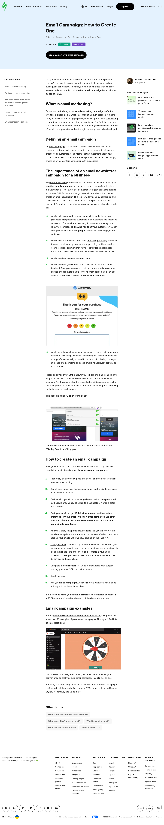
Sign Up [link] (125, 6)
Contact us (59, 767)
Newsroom (59, 771)
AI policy (148, 774)
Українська (113, 787)
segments (70, 363)
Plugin (74, 767)
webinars (68, 251)
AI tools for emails (79, 783)
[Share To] (159, 175)
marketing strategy (97, 240)
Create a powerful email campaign (66, 55)
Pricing (63, 6)
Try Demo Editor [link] (146, 6)
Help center (97, 767)
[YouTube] (48, 808)
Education (96, 771)
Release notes (134, 771)
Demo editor (77, 763)
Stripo (48, 37)
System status (150, 782)
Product (18, 6)
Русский (112, 791)
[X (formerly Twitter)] (137, 175)
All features (76, 771)
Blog (94, 763)
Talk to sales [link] (97, 6)
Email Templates (34, 6)
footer (68, 378)
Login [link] (110, 6)
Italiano (111, 779)
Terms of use (150, 770)
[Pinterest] (151, 175)
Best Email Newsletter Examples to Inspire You (77, 615)
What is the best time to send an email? (68, 714)
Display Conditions (76, 396)
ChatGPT (65, 44)
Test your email (58, 544)
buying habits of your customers (92, 227)
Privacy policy (150, 766)
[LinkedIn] (144, 175)
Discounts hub (98, 794)
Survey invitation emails (93, 275)
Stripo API (132, 767)
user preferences (60, 359)
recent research (58, 182)
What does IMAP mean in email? (64, 721)
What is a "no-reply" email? (62, 727)
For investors (60, 775)
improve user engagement (75, 258)
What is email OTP (91, 727)
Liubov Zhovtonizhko (145, 79)
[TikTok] (39, 808)
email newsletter (64, 197)
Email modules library (80, 787)
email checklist (71, 565)
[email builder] (4, 6)
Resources (51, 6)
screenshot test (59, 555)
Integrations (76, 775)
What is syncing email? (97, 721)
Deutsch (112, 767)
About (57, 763)
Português (113, 783)
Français (112, 771)
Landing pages (78, 779)
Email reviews (98, 786)
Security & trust (151, 778)
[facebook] (130, 175)
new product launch (90, 157)
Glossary (59, 37)
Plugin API (132, 763)
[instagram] (31, 808)
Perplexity (79, 44)
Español (112, 775)
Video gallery (98, 790)
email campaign (57, 146)
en (86, 6)
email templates (95, 674)
